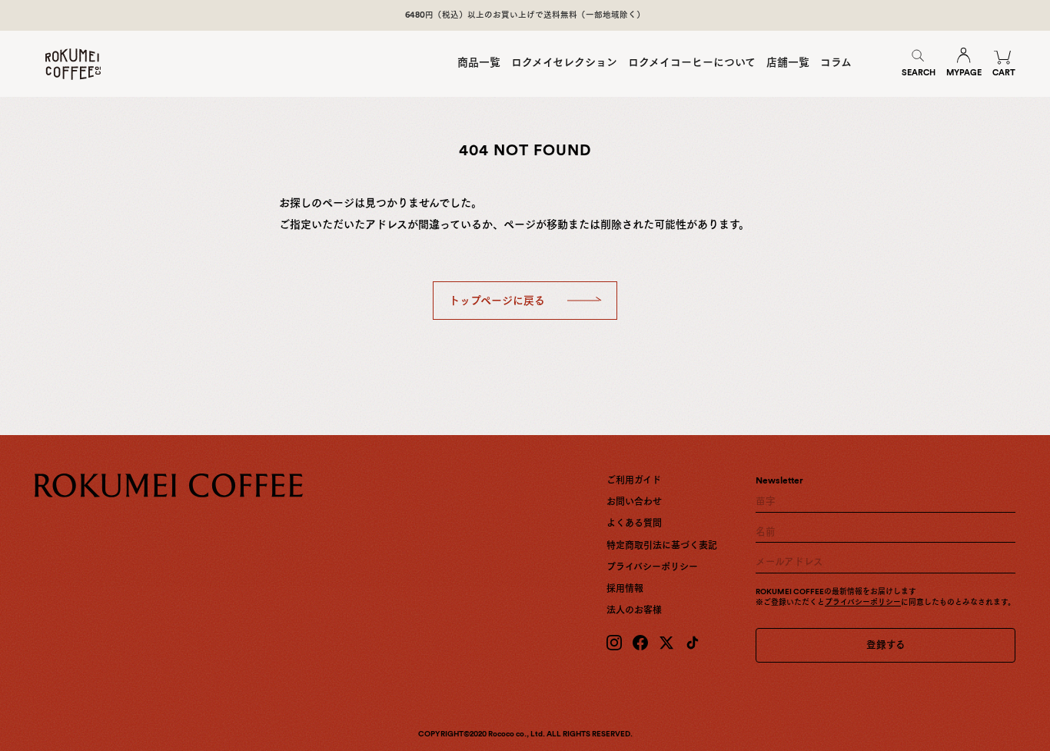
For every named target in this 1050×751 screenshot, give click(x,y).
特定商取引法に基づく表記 (661, 545)
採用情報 (624, 588)
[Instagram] (614, 642)
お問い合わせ (634, 502)
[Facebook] (640, 642)
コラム (836, 62)
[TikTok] (692, 642)
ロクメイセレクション (564, 62)
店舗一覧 (787, 62)
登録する (885, 644)
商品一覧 (478, 62)
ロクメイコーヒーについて (692, 62)
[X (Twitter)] (666, 642)
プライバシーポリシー (652, 567)
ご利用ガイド (633, 480)
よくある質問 (634, 523)
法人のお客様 (634, 610)
